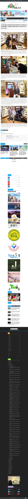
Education (10, 350)
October (10, 457)
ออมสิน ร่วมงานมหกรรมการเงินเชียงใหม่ (13, 435)
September (10, 458)
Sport (9, 347)
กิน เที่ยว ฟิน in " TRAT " (12, 418)
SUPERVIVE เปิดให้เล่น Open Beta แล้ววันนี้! (14, 415)
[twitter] (11, 0)
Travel (9, 341)
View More (26, 143)
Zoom (6, 22)
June (9, 462)
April (9, 464)
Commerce (14, 20)
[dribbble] (15, 0)
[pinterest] (12, 0)
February (10, 467)
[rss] (17, 0)
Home (1, 22)
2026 (9, 361)
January (10, 468)
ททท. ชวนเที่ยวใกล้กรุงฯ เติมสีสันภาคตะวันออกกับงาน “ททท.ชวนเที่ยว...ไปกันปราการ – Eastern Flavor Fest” (4, 152)
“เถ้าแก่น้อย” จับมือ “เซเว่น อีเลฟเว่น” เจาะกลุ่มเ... (14, 381)
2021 (9, 472)
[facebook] (9, 0)
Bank (9, 344)
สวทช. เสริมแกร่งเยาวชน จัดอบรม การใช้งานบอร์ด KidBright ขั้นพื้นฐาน (15, 312)
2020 (9, 473)
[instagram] (19, 0)
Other (9, 338)
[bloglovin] (14, 0)
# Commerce (4, 130)
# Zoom (7, 130)
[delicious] (21, 0)
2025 (9, 362)
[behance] (18, 0)
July (9, 461)
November (10, 366)
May (9, 463)
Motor (9, 353)
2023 (9, 469)
